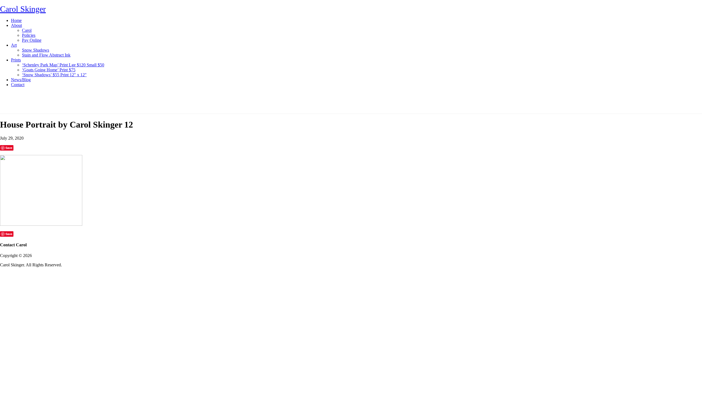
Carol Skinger (23, 8)
